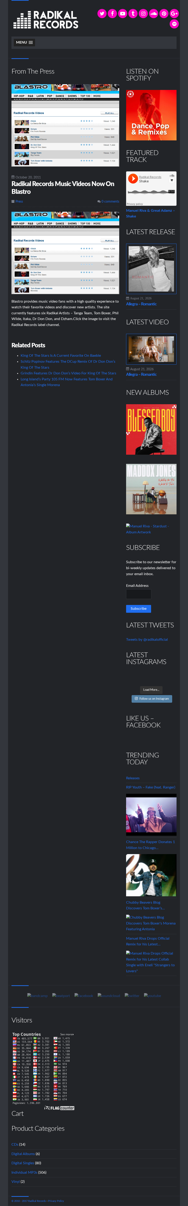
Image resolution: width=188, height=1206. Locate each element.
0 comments (110, 201)
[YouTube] (122, 13)
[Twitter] (102, 13)
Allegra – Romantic (141, 304)
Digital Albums (23, 1154)
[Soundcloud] (153, 13)
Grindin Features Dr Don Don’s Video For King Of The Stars (68, 373)
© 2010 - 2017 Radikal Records (28, 1201)
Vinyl (15, 1182)
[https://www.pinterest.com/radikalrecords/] (164, 13)
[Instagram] (143, 13)
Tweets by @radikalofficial (147, 639)
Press (19, 201)
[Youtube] (152, 996)
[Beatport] (61, 996)
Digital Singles (22, 1163)
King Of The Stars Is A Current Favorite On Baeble (61, 355)
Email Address (137, 586)
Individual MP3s (24, 1172)
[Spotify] (174, 23)
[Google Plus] (174, 13)
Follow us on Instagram (154, 698)
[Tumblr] (133, 13)
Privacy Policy (56, 1201)
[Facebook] (112, 13)
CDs (14, 1144)
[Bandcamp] (37, 996)
